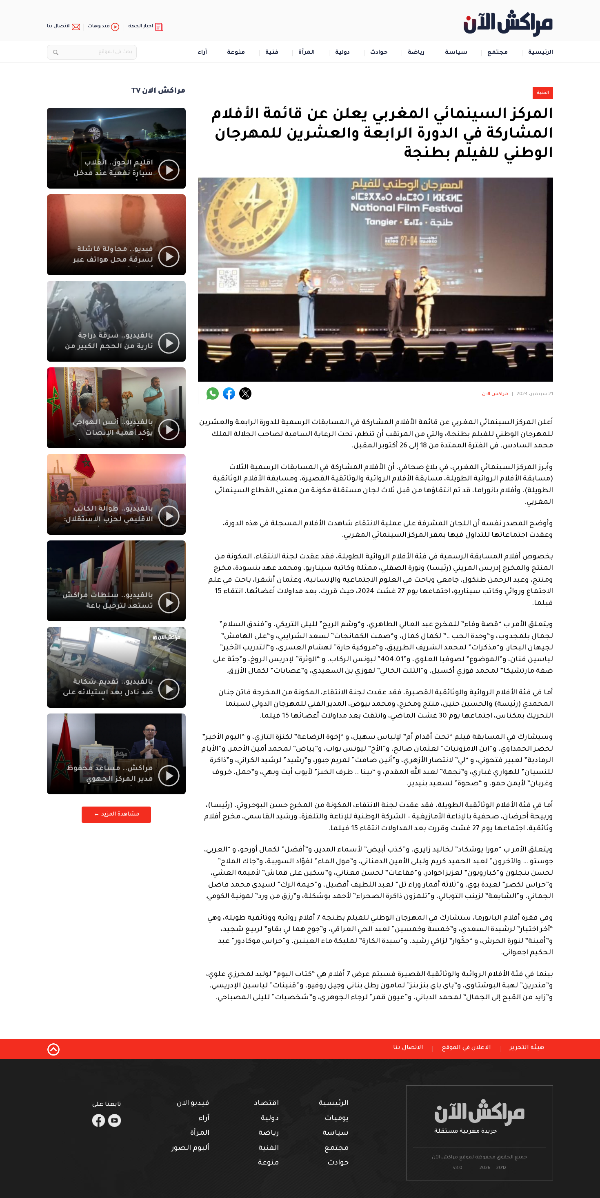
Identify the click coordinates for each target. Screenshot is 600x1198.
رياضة (416, 53)
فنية (271, 53)
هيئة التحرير (527, 1048)
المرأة (306, 53)
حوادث (379, 53)
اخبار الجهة (140, 26)
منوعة (236, 53)
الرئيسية (540, 53)
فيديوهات (99, 26)
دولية (342, 53)
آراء (202, 53)
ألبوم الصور (190, 1149)
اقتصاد (266, 1104)
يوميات (336, 1119)
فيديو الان (193, 1104)
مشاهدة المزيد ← (116, 814)
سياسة (456, 53)
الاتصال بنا (59, 26)
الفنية (543, 93)
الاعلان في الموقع (466, 1048)
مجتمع (497, 53)
